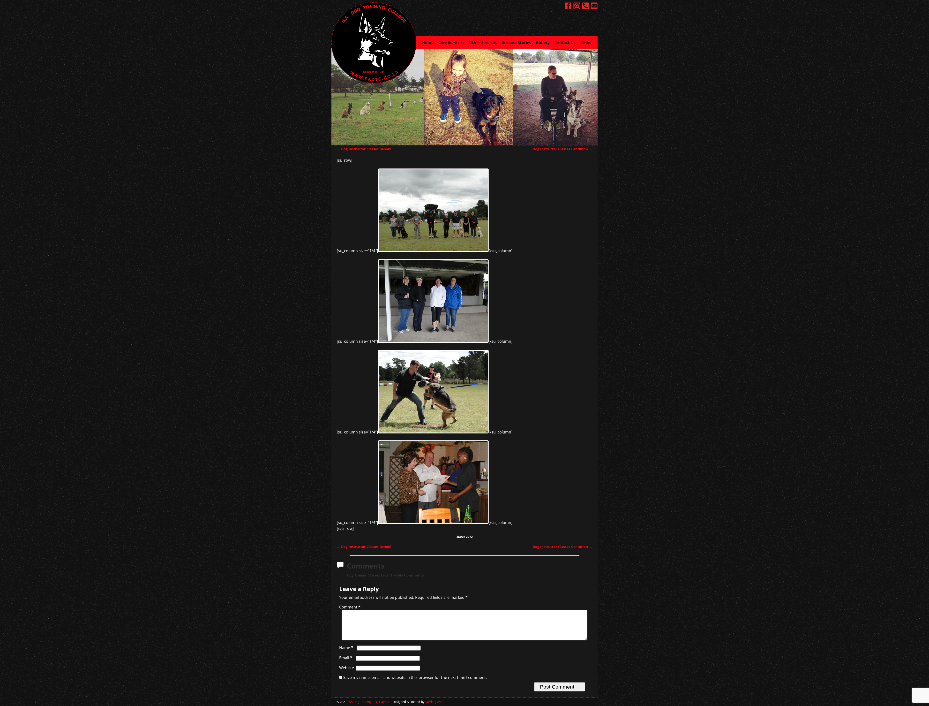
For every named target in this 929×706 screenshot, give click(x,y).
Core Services (451, 42)
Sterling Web (434, 701)
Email (345, 657)
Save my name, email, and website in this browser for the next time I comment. (415, 677)
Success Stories (516, 42)
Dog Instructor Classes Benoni (364, 149)
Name (346, 647)
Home (428, 42)
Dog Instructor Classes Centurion (562, 149)
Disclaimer (382, 701)
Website (346, 667)
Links (586, 42)
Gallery (543, 42)
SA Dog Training (360, 701)
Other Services (483, 42)
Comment (349, 607)
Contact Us (565, 42)
